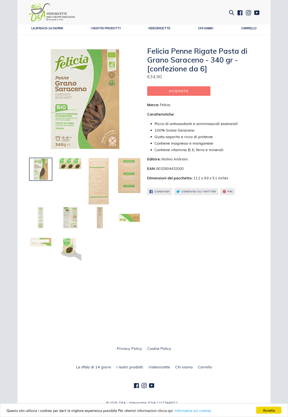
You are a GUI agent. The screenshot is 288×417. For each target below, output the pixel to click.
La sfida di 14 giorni (47, 28)
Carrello (249, 28)
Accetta (269, 410)
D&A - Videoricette (133, 403)
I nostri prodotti (106, 28)
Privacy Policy (129, 348)
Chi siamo (205, 28)
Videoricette (159, 28)
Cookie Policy (159, 348)
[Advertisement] (144, 292)
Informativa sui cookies (193, 410)
